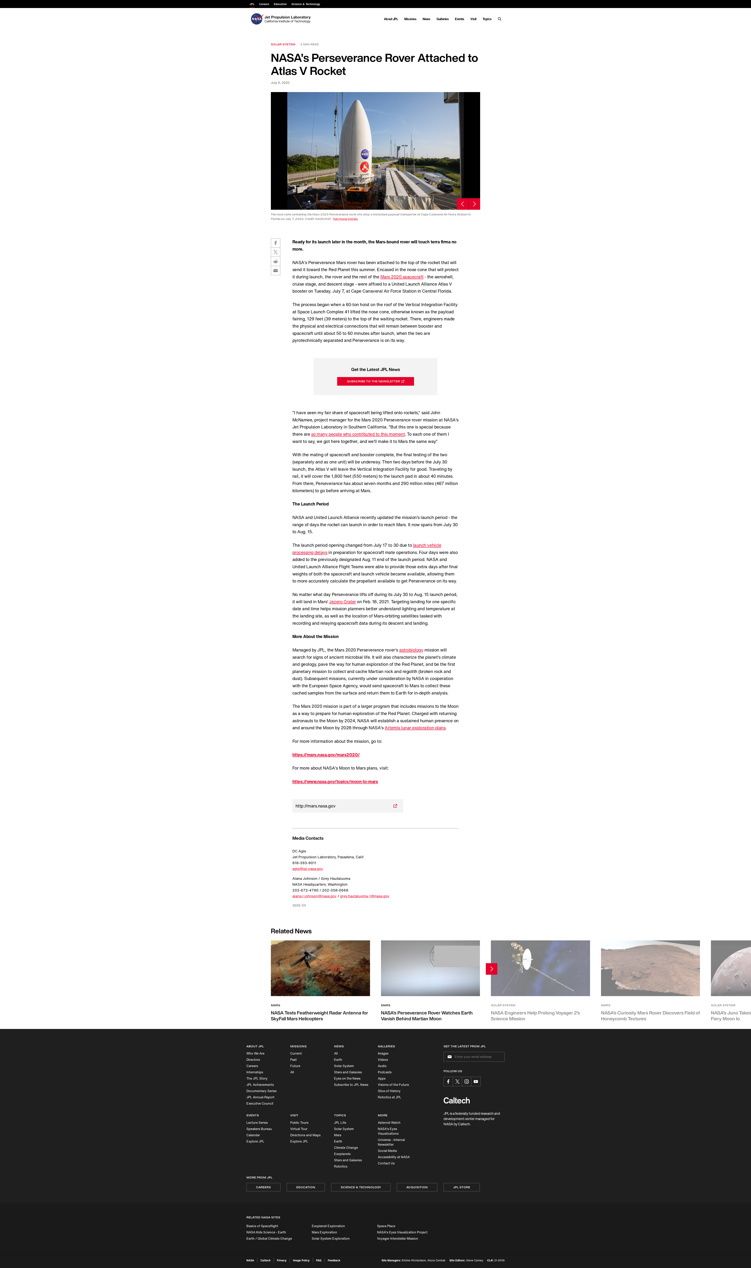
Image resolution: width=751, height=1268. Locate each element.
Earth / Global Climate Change (269, 1238)
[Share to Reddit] (275, 261)
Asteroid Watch (389, 1122)
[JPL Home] (288, 19)
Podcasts (385, 1072)
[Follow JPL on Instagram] (466, 1081)
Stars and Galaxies (348, 1072)
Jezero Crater (342, 602)
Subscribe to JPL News (351, 1084)
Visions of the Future (393, 1084)
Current (296, 1053)
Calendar (253, 1135)
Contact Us (386, 1163)
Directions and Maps (305, 1135)
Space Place (386, 1226)
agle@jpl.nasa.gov (307, 868)
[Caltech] (457, 1100)
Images (383, 1053)
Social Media (387, 1150)
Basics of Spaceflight (262, 1226)
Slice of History (389, 1091)
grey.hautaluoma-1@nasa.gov (364, 896)
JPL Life (340, 1122)
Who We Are (255, 1053)
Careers (252, 1066)
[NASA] (257, 19)
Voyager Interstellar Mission (397, 1238)
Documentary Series (261, 1091)
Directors (253, 1059)
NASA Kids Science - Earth (266, 1232)
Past (293, 1059)
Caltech (265, 1260)
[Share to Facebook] (275, 243)
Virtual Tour (298, 1128)
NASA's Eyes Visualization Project (402, 1232)
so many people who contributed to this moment (358, 434)
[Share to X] (275, 252)
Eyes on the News (347, 1078)
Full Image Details (345, 219)
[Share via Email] (275, 270)
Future (295, 1066)
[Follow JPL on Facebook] (448, 1081)
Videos (383, 1059)
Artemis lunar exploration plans (415, 728)
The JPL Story (257, 1078)
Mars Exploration (324, 1232)
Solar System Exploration (331, 1238)
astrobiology (411, 650)
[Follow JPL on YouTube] (476, 1081)
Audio (382, 1066)
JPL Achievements (260, 1084)
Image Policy (301, 1260)
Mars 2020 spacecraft (401, 277)
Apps (381, 1078)
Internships (254, 1072)
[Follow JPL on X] (457, 1081)
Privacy (282, 1260)
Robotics (340, 1166)
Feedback (334, 1260)
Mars (337, 1135)
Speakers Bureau (259, 1128)
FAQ (318, 1260)
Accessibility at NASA (394, 1157)
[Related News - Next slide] (491, 969)
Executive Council (259, 1103)
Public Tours (299, 1122)
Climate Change (346, 1147)
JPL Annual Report (260, 1097)
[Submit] (449, 1056)
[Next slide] (474, 204)
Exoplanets (342, 1154)
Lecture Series (257, 1122)
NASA (250, 1260)
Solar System (344, 1066)
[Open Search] (500, 19)
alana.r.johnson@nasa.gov (314, 896)
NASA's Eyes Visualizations (388, 1131)
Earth (338, 1059)
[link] (375, 151)
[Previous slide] (462, 204)
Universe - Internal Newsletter (391, 1142)
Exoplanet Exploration (328, 1226)
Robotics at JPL (389, 1097)
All (292, 1072)
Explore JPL (255, 1141)
